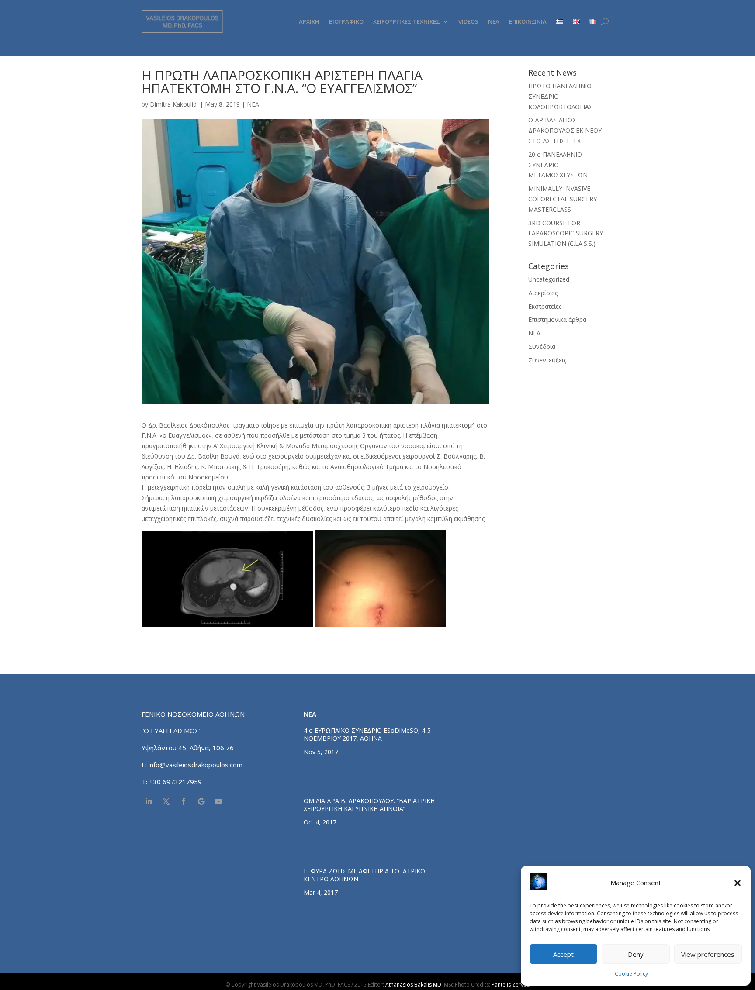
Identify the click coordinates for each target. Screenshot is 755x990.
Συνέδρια (541, 346)
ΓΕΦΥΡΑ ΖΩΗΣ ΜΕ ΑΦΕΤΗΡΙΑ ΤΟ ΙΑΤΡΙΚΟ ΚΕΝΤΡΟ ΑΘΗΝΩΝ (364, 875)
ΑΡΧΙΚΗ (309, 21)
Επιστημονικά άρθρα (557, 319)
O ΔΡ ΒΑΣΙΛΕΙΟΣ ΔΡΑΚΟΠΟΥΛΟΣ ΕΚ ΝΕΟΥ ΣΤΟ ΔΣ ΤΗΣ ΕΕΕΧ (565, 130)
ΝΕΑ (493, 21)
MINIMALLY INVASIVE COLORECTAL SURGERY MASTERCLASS (562, 199)
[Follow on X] (166, 801)
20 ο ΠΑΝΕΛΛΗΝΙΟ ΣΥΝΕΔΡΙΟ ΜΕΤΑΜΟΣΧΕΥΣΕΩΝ (558, 164)
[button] (737, 883)
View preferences (707, 954)
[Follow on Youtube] (218, 801)
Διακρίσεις (543, 293)
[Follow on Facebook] (183, 801)
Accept (563, 954)
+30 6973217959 (176, 781)
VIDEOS (468, 21)
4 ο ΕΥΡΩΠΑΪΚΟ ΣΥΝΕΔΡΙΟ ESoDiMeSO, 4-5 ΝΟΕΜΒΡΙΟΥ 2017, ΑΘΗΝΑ (367, 734)
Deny (636, 954)
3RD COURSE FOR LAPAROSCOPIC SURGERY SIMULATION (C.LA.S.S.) (565, 233)
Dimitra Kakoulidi (174, 104)
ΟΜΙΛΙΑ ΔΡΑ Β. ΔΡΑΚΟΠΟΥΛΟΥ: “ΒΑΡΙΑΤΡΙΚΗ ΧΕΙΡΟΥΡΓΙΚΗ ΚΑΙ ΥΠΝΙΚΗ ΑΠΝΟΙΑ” (369, 805)
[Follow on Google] (201, 801)
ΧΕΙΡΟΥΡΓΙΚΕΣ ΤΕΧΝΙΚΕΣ (406, 21)
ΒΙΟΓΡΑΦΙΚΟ (346, 21)
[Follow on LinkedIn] (149, 801)
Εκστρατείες (544, 306)
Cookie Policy (631, 973)
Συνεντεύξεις (547, 360)
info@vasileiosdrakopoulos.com (195, 764)
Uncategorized (548, 279)
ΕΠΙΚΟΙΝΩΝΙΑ (528, 21)
